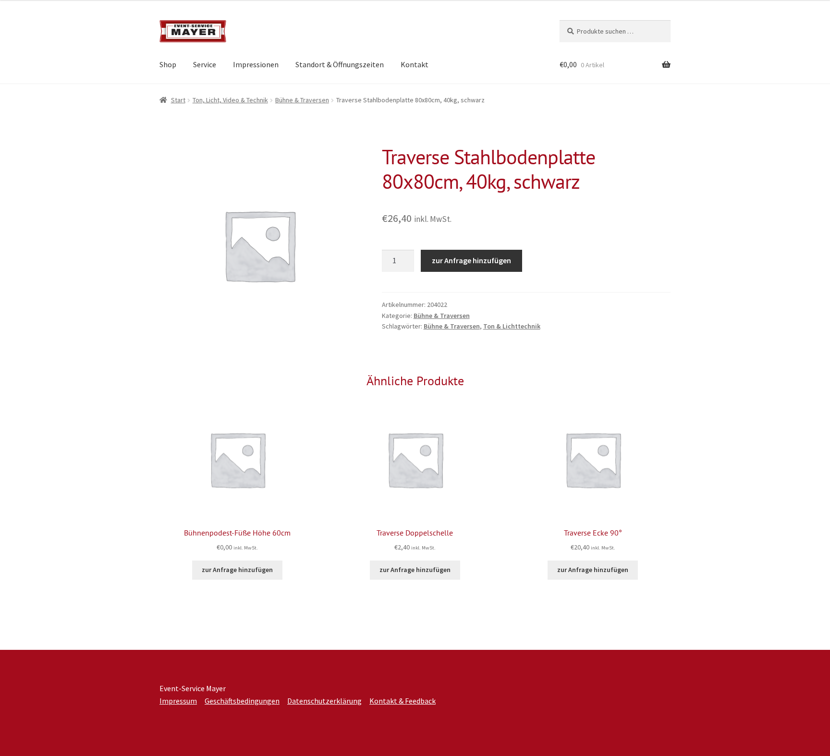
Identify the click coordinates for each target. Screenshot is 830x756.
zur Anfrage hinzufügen (471, 260)
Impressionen (256, 64)
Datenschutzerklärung (324, 701)
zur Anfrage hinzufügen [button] (237, 569)
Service (204, 64)
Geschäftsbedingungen (242, 701)
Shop (167, 64)
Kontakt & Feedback (402, 701)
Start (178, 100)
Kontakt (414, 64)
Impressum (178, 701)
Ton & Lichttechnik (511, 326)
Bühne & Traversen (302, 100)
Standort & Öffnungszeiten (339, 64)
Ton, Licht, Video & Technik (230, 100)
